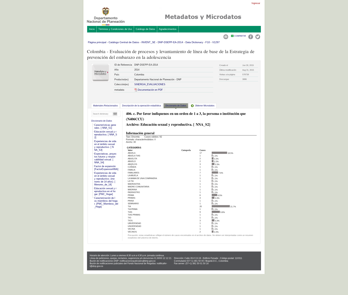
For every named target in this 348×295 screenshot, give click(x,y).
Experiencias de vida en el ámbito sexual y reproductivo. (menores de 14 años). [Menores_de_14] (105, 179)
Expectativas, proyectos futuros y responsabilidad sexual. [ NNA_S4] (105, 158)
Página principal (97, 42)
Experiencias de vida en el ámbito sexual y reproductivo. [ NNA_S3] (105, 145)
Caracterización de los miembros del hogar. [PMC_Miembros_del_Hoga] (106, 202)
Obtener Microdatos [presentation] (204, 105)
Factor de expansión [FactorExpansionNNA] (106, 168)
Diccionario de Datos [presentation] (175, 105)
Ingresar (256, 3)
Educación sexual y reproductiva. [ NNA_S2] (105, 134)
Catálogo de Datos (145, 29)
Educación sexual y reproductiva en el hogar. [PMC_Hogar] (105, 191)
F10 (207, 42)
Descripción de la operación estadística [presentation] (141, 105)
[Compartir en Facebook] (250, 38)
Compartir (240, 36)
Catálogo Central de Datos (124, 42)
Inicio (92, 29)
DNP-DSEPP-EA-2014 (170, 42)
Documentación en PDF (150, 89)
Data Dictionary (194, 42)
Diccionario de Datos (101, 121)
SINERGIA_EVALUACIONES (149, 84)
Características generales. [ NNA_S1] (105, 126)
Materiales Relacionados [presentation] (105, 105)
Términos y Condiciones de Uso (115, 29)
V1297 (216, 42)
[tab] (105, 105)
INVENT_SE (148, 42)
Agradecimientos (168, 29)
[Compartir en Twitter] (257, 38)
